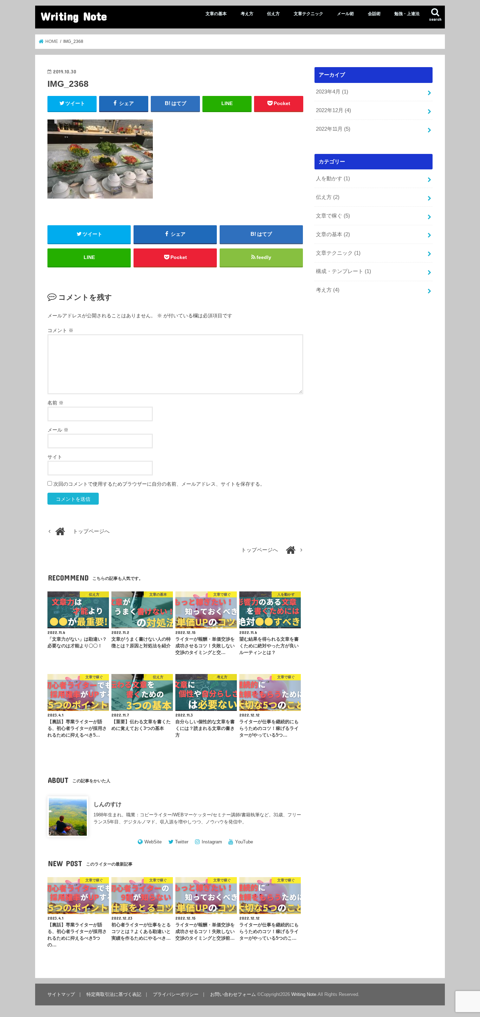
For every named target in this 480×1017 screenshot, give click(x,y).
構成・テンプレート (343, 271)
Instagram (212, 841)
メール (58, 430)
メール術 (345, 13)
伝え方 (273, 13)
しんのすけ (107, 804)
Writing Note (74, 16)
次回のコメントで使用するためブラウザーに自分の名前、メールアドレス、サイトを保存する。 (159, 484)
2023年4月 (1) (332, 92)
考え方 (247, 13)
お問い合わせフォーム (233, 994)
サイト (54, 457)
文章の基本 (216, 13)
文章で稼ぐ (333, 216)
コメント (60, 330)
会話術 (374, 13)
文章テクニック (308, 13)
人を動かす (333, 178)
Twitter (181, 841)
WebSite (153, 841)
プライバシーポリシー (176, 994)
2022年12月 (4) (333, 110)
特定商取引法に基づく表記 (113, 994)
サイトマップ (61, 994)
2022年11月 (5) (333, 129)
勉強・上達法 (407, 13)
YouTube (244, 841)
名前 (55, 403)
